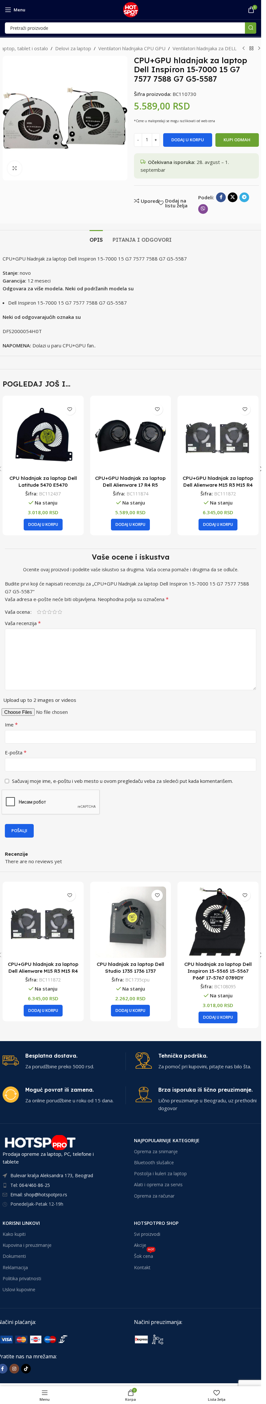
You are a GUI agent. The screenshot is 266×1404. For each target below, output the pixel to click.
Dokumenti (14, 1256)
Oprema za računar (154, 1196)
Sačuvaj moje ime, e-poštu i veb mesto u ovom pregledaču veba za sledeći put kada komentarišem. (122, 781)
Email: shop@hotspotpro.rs (38, 1194)
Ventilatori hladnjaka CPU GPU (131, 48)
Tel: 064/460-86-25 (30, 1185)
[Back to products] (251, 48)
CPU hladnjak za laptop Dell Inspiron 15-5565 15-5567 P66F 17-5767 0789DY (218, 971)
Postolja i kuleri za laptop (160, 1173)
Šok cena (144, 1255)
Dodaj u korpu (187, 140)
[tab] (96, 239)
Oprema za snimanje (156, 1151)
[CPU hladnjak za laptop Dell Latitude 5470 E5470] (43, 436)
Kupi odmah (237, 140)
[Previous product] (244, 48)
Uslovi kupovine (19, 1289)
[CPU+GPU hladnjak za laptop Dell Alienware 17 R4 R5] (130, 436)
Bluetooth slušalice (154, 1162)
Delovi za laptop (73, 48)
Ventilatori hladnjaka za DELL (204, 48)
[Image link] (182, 1339)
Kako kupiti (14, 1234)
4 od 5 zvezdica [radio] (54, 611)
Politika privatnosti (22, 1278)
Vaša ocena (17, 611)
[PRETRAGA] (250, 28)
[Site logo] (131, 9)
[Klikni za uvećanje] (14, 168)
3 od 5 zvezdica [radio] (49, 611)
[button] (43, 524)
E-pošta (16, 752)
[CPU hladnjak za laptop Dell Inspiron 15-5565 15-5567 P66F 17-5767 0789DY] (218, 922)
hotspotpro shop (156, 1223)
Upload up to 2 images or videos (39, 700)
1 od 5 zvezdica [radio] (39, 611)
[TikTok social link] (26, 1369)
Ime (11, 724)
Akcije (140, 1245)
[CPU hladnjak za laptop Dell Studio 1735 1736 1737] (130, 922)
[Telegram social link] (244, 197)
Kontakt (142, 1267)
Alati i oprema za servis (158, 1184)
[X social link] (232, 197)
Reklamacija (15, 1267)
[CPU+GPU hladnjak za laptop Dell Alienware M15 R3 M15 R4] (218, 436)
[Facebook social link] (221, 197)
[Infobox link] (64, 1061)
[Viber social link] (203, 209)
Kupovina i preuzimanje (27, 1245)
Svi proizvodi (147, 1234)
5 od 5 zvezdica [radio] (59, 611)
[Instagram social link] (14, 1369)
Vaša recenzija (23, 623)
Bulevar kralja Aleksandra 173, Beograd (51, 1175)
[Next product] (259, 48)
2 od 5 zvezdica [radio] (44, 611)
